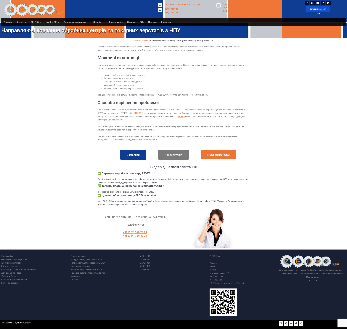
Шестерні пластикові (11, 263)
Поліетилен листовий (81, 266)
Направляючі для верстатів (14, 259)
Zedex (20, 22)
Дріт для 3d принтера (11, 273)
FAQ (141, 22)
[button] (318, 9)
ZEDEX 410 (145, 266)
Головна (8, 22)
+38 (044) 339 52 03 (135, 235)
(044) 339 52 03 (171, 12)
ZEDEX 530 (145, 269)
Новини (131, 22)
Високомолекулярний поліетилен (86, 269)
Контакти (166, 22)
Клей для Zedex (8, 276)
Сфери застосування (75, 22)
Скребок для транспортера (14, 279)
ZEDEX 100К (145, 256)
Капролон (75, 276)
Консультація (115, 22)
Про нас (152, 22)
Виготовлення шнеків (11, 266)
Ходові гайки (7, 256)
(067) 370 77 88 (171, 9)
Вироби (97, 22)
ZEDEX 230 (145, 259)
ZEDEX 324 (145, 263)
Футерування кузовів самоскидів (86, 259)
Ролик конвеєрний (10, 283)
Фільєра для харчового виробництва (18, 269)
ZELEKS (35, 22)
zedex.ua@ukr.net (191, 4)
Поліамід (75, 279)
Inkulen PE (51, 22)
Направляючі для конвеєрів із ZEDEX (88, 263)
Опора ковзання (78, 256)
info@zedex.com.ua (173, 4)
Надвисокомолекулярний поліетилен (88, 273)
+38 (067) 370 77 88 (135, 232)
